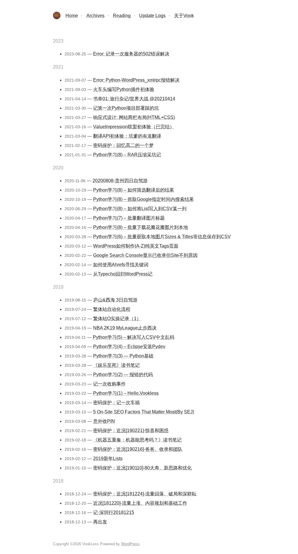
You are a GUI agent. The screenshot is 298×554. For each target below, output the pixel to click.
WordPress (130, 544)
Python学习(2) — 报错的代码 (123, 374)
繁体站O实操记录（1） (117, 318)
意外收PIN (104, 421)
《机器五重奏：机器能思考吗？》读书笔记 (137, 439)
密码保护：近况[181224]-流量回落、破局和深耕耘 (144, 493)
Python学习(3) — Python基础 (123, 355)
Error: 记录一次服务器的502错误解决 (131, 53)
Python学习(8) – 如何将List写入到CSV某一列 (140, 208)
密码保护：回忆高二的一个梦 (123, 145)
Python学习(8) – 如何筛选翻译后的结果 (133, 189)
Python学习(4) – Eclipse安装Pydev (129, 346)
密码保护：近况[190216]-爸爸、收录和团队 (137, 449)
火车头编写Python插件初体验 (123, 89)
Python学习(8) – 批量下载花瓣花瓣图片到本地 (140, 227)
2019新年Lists (108, 458)
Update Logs (152, 15)
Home (71, 15)
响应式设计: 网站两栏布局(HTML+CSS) (134, 117)
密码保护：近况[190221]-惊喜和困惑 (130, 430)
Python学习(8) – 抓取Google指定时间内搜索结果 (143, 199)
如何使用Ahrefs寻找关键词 (120, 264)
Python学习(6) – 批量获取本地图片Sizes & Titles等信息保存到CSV (162, 236)
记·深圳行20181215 (113, 512)
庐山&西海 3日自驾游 (115, 299)
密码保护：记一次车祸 (116, 402)
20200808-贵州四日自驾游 (120, 180)
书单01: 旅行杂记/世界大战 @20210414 (134, 98)
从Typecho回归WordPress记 (122, 273)
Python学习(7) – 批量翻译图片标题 (129, 217)
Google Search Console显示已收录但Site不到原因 (145, 255)
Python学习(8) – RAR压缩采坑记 (127, 154)
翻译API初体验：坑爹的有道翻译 (127, 136)
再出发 (100, 521)
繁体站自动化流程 (111, 309)
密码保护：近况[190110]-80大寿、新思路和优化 (142, 467)
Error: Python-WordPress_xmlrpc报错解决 (136, 80)
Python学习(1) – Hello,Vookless (126, 393)
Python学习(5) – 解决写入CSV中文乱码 (133, 337)
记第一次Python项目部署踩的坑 (126, 108)
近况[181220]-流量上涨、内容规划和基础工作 (140, 503)
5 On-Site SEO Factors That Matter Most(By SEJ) (143, 411)
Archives (95, 15)
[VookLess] (57, 17)
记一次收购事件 (109, 383)
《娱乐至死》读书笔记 (116, 365)
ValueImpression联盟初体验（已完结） (133, 126)
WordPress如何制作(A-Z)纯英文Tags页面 (135, 245)
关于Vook (184, 15)
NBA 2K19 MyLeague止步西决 (125, 327)
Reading (122, 15)
